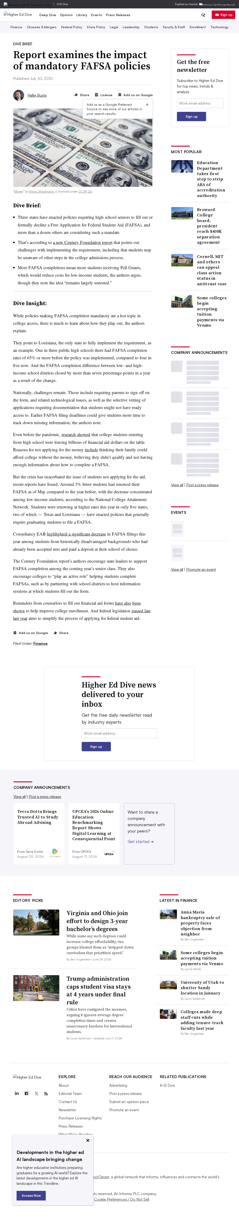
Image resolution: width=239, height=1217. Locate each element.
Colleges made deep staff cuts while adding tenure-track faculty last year (202, 1020)
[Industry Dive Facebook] (27, 1094)
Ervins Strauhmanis (41, 191)
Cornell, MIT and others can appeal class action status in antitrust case (212, 270)
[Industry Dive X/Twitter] (36, 1094)
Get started (141, 841)
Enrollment (198, 27)
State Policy (96, 27)
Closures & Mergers (41, 27)
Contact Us (68, 1101)
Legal (114, 27)
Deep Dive (47, 15)
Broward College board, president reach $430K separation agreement (209, 226)
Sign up (226, 15)
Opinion (66, 15)
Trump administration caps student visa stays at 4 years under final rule (99, 990)
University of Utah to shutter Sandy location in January (202, 987)
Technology (219, 27)
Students (151, 27)
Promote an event (201, 569)
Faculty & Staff (174, 27)
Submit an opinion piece (129, 1101)
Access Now (31, 1195)
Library (82, 15)
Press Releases (118, 15)
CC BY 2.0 (85, 191)
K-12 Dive (62, 4)
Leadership (131, 27)
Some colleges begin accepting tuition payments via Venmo (212, 311)
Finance (16, 27)
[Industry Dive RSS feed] (46, 1094)
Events (96, 15)
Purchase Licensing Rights (80, 1118)
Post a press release (202, 485)
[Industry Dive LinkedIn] (17, 1094)
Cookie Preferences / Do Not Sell (121, 1199)
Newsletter (67, 1110)
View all (177, 485)
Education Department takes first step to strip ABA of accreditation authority (211, 179)
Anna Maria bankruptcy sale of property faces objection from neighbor (200, 923)
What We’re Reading (75, 1134)
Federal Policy (71, 27)
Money (18, 191)
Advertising (118, 1085)
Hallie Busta (37, 95)
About (64, 1085)
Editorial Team (70, 1093)
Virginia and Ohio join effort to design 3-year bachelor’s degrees (97, 921)
